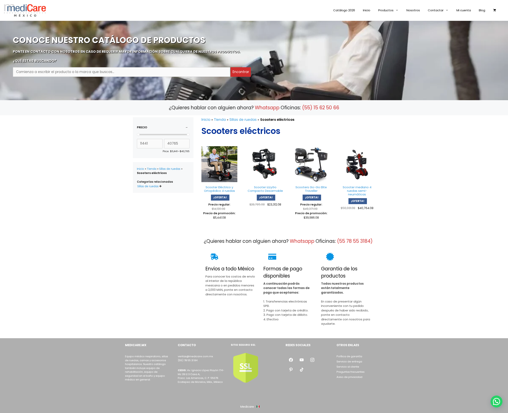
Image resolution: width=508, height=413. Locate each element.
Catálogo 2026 (344, 10)
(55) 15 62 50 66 (320, 107)
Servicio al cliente (348, 367)
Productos (386, 10)
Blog (482, 10)
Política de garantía (349, 356)
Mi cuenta (463, 10)
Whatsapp (267, 107)
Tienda (220, 119)
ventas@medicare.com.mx (195, 356)
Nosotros (413, 10)
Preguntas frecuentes (351, 372)
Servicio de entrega (349, 361)
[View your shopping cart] (494, 10)
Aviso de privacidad (349, 377)
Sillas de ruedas (243, 119)
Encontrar (241, 71)
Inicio (366, 10)
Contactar (436, 10)
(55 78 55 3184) (355, 241)
